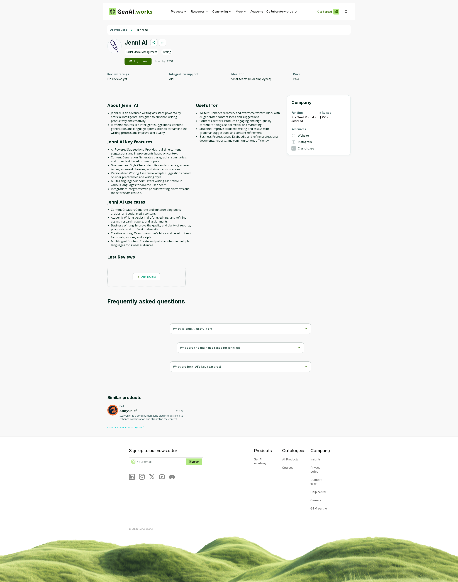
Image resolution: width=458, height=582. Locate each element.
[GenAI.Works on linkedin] (132, 477)
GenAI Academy (260, 461)
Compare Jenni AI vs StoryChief (125, 427)
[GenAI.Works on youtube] (162, 477)
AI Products (118, 30)
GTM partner (319, 508)
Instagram (305, 142)
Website (303, 135)
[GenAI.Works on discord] (172, 477)
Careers (315, 500)
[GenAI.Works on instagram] (142, 477)
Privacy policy (315, 469)
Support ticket (315, 482)
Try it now (140, 61)
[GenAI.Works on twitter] (152, 477)
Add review (148, 277)
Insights (315, 459)
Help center (318, 492)
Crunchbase (306, 148)
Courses (287, 467)
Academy (256, 11)
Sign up (194, 461)
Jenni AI (142, 30)
